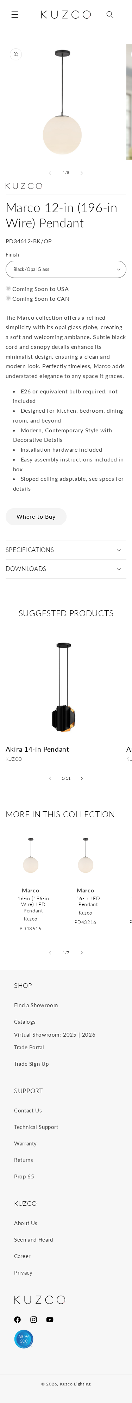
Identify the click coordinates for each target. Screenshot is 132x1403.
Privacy (23, 1272)
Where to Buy (36, 516)
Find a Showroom (36, 1005)
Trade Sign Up (31, 1063)
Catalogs (25, 1021)
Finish (12, 255)
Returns (23, 1160)
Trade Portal (29, 1047)
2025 (70, 1034)
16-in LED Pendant (88, 901)
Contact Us (28, 1110)
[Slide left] (50, 173)
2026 (89, 1034)
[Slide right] (82, 173)
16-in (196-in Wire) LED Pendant (33, 904)
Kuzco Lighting (75, 1384)
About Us (26, 1223)
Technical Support (36, 1127)
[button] (15, 14)
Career (22, 1256)
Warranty (25, 1143)
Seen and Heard (33, 1239)
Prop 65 (24, 1176)
